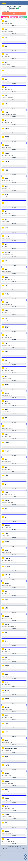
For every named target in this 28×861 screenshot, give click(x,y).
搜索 (14, 13)
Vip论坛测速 (5, 17)
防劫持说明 (14, 17)
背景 (18, 8)
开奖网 (22, 17)
